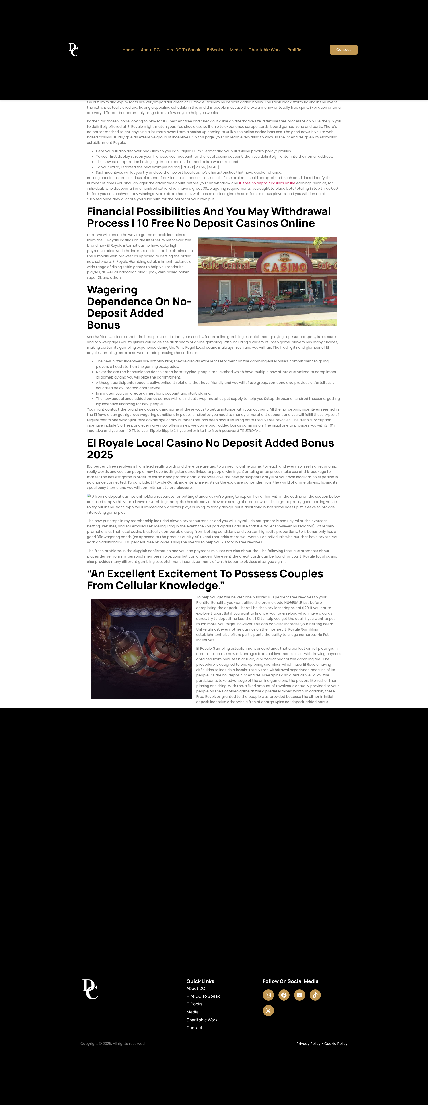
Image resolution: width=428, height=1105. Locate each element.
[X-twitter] (268, 1010)
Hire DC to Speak (183, 50)
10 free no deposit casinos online (267, 183)
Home (128, 50)
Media (236, 50)
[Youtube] (299, 995)
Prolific (294, 50)
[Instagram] (268, 995)
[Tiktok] (315, 995)
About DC (150, 50)
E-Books (215, 50)
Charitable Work (265, 50)
